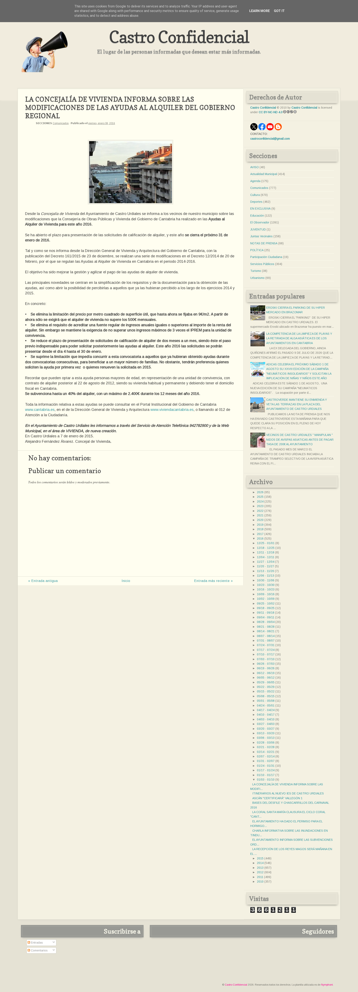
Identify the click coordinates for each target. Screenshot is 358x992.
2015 (260, 858)
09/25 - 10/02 (266, 603)
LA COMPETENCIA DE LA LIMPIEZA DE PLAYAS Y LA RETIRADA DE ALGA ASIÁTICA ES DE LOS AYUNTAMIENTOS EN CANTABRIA (299, 338)
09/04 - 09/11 (265, 617)
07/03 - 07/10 (266, 659)
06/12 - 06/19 (266, 673)
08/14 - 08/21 (266, 631)
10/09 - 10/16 (266, 594)
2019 (260, 524)
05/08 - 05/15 (266, 696)
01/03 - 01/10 (266, 779)
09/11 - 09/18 (265, 612)
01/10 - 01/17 (266, 775)
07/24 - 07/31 (266, 645)
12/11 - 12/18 (265, 552)
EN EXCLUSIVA (260, 208)
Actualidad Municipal (263, 174)
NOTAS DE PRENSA (263, 243)
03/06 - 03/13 (266, 737)
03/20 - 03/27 (266, 728)
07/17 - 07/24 (266, 649)
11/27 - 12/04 (265, 561)
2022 (260, 510)
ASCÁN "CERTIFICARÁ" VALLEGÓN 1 (277, 798)
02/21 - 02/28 (266, 747)
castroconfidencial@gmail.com (270, 138)
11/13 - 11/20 (265, 571)
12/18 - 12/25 (266, 547)
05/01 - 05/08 (266, 700)
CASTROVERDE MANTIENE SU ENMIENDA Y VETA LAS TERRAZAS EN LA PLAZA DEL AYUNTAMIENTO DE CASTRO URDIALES (296, 404)
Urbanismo (257, 277)
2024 (260, 501)
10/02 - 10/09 (266, 598)
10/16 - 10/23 (266, 589)
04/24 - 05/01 (266, 705)
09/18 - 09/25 (266, 608)
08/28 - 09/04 (266, 622)
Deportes (256, 201)
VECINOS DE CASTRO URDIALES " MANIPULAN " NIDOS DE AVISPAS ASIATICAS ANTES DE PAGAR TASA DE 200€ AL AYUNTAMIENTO (300, 439)
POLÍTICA (257, 250)
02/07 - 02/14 (266, 756)
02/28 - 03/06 (266, 742)
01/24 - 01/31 (266, 765)
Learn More (259, 11)
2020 (260, 520)
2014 (260, 863)
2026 (260, 492)
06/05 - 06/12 (266, 677)
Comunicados (61, 123)
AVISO (254, 167)
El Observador (259, 222)
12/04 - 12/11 (265, 557)
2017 (260, 534)
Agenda (255, 181)
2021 (260, 515)
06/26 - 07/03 (266, 663)
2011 (260, 877)
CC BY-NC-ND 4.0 (271, 112)
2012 (260, 872)
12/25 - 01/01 (266, 543)
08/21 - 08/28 (266, 626)
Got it (279, 11)
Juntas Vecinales (261, 236)
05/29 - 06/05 (266, 682)
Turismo (255, 270)
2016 (260, 538)
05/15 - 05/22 (266, 691)
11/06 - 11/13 (265, 575)
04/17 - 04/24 (266, 710)
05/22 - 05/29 (266, 687)
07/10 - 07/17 (266, 654)
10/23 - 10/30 (266, 585)
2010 (260, 881)
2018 (260, 529)
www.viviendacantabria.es (172, 410)
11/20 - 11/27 (265, 566)
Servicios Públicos (262, 264)
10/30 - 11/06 (265, 580)
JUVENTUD (258, 229)
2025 (260, 496)
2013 (260, 867)
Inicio (126, 581)
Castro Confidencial (179, 37)
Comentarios (39, 950)
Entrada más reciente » (213, 581)
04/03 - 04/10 (266, 719)
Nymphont (327, 984)
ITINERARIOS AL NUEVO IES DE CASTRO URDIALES (288, 793)
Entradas (36, 942)
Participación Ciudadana (266, 257)
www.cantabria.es (39, 410)
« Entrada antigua (43, 581)
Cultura (255, 195)
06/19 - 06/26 (266, 668)
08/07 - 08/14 (266, 636)
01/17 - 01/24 (266, 770)
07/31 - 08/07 (266, 640)
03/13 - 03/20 (266, 733)
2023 (260, 506)
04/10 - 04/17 (266, 714)
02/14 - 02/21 (266, 751)
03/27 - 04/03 (266, 724)
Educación (257, 215)
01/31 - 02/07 (266, 761)
